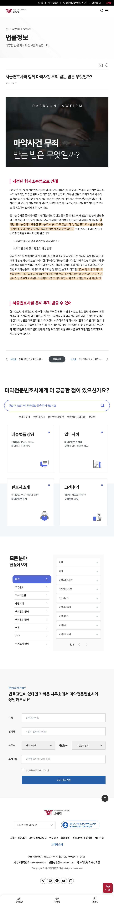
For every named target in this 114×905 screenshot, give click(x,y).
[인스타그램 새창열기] (71, 881)
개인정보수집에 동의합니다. (37, 770)
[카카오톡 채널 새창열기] (57, 881)
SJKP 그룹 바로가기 (27, 825)
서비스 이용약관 (18, 838)
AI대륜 (108, 3)
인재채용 (95, 3)
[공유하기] (106, 65)
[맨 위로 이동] (104, 798)
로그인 (40, 3)
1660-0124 (75, 3)
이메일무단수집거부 (82, 838)
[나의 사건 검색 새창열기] (43, 881)
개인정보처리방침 (38, 838)
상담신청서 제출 (64, 780)
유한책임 (65, 838)
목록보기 (57, 359)
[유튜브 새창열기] (64, 881)
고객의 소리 (57, 844)
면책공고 (53, 838)
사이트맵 (99, 838)
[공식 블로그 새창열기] (50, 881)
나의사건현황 (53, 3)
